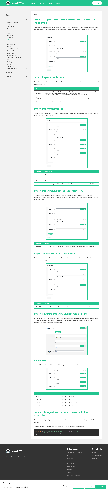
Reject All (89, 486)
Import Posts (10, 35)
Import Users (10, 46)
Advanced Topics (12, 68)
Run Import (10, 33)
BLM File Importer (72, 478)
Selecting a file (11, 24)
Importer (9, 20)
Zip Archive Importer (73, 475)
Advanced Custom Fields (14, 57)
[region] (54, 485)
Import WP (18, 3)
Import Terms (11, 44)
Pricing (97, 3)
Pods (69, 455)
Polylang (9, 62)
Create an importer (12, 22)
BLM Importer (11, 66)
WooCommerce (11, 55)
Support (58, 3)
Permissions (10, 31)
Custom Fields (11, 51)
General (8, 76)
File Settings (10, 26)
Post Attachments (13, 40)
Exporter (9, 72)
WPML (9, 64)
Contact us (95, 461)
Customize (79, 486)
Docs (50, 3)
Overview (10, 37)
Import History (11, 53)
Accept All (100, 486)
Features (32, 3)
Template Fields (11, 29)
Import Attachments (12, 48)
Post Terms (11, 42)
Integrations (41, 3)
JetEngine (9, 59)
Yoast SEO (70, 464)
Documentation (97, 455)
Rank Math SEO (72, 467)
